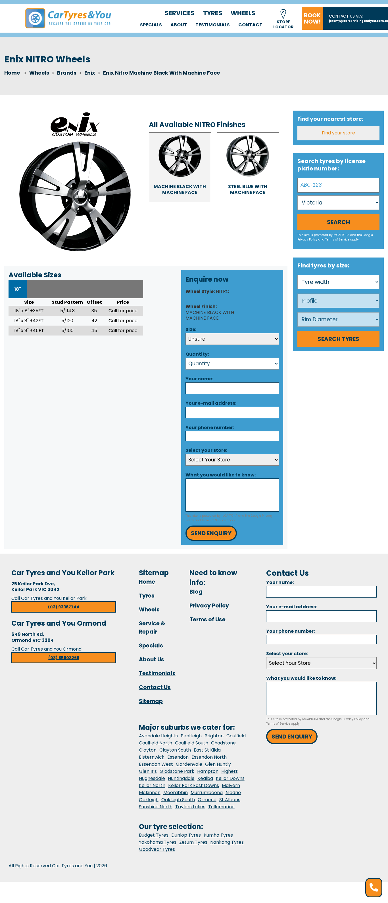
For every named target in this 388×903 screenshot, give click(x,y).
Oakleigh (148, 799)
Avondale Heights (158, 736)
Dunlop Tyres (186, 835)
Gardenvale (189, 764)
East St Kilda (207, 750)
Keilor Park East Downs (193, 785)
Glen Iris (148, 771)
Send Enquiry (211, 533)
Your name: (199, 378)
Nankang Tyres (227, 842)
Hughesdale (152, 778)
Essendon (178, 757)
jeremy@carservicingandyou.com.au (358, 21)
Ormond (207, 799)
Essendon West (156, 764)
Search (338, 222)
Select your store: (206, 450)
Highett (229, 771)
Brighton (214, 736)
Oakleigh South (178, 799)
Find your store (338, 133)
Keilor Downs (230, 778)
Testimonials (212, 25)
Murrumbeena (207, 792)
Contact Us (155, 687)
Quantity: (197, 354)
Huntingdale (181, 778)
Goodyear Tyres (157, 849)
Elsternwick (151, 757)
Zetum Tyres (193, 842)
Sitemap (151, 701)
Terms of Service (214, 520)
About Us (151, 659)
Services (180, 13)
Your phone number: (209, 427)
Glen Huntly (218, 764)
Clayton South (175, 750)
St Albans (229, 799)
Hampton (207, 771)
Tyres (212, 13)
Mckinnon (149, 792)
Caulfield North (155, 743)
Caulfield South (191, 743)
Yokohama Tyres (157, 842)
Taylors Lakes (190, 806)
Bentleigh (191, 736)
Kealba (205, 778)
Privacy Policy (307, 239)
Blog (196, 592)
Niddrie (233, 792)
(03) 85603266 (63, 658)
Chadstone (223, 743)
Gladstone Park (177, 771)
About (178, 25)
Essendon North (209, 757)
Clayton (148, 750)
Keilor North (152, 785)
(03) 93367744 (63, 607)
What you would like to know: (220, 475)
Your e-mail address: (210, 403)
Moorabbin (175, 792)
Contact (250, 25)
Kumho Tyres (218, 835)
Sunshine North (155, 806)
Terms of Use (207, 619)
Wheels (243, 13)
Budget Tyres (153, 835)
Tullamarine (221, 806)
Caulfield (236, 736)
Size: (190, 329)
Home (12, 72)
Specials (151, 25)
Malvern (231, 785)
